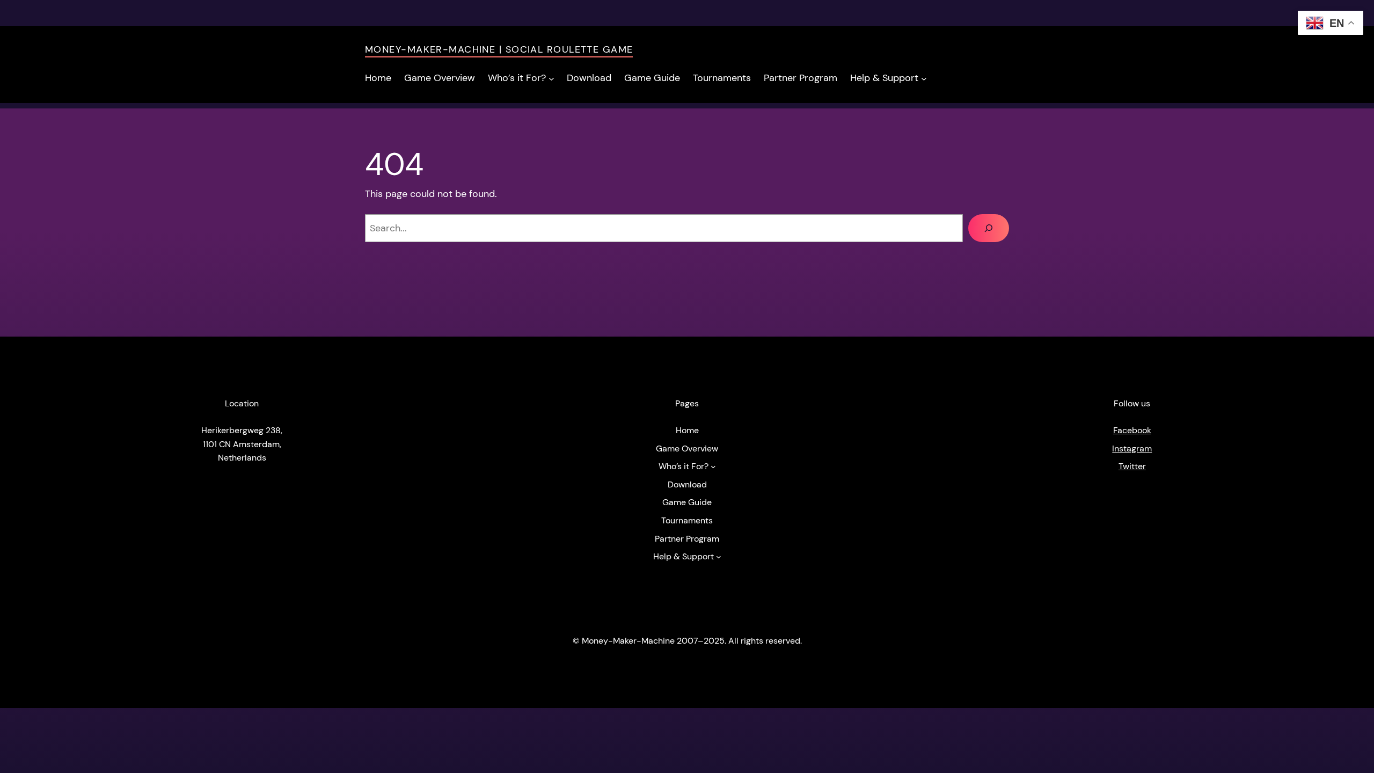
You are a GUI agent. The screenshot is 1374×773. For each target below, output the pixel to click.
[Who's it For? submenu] (551, 78)
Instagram (1132, 448)
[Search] (988, 228)
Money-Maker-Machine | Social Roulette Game (499, 49)
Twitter (1132, 466)
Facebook (1132, 430)
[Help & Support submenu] (924, 78)
